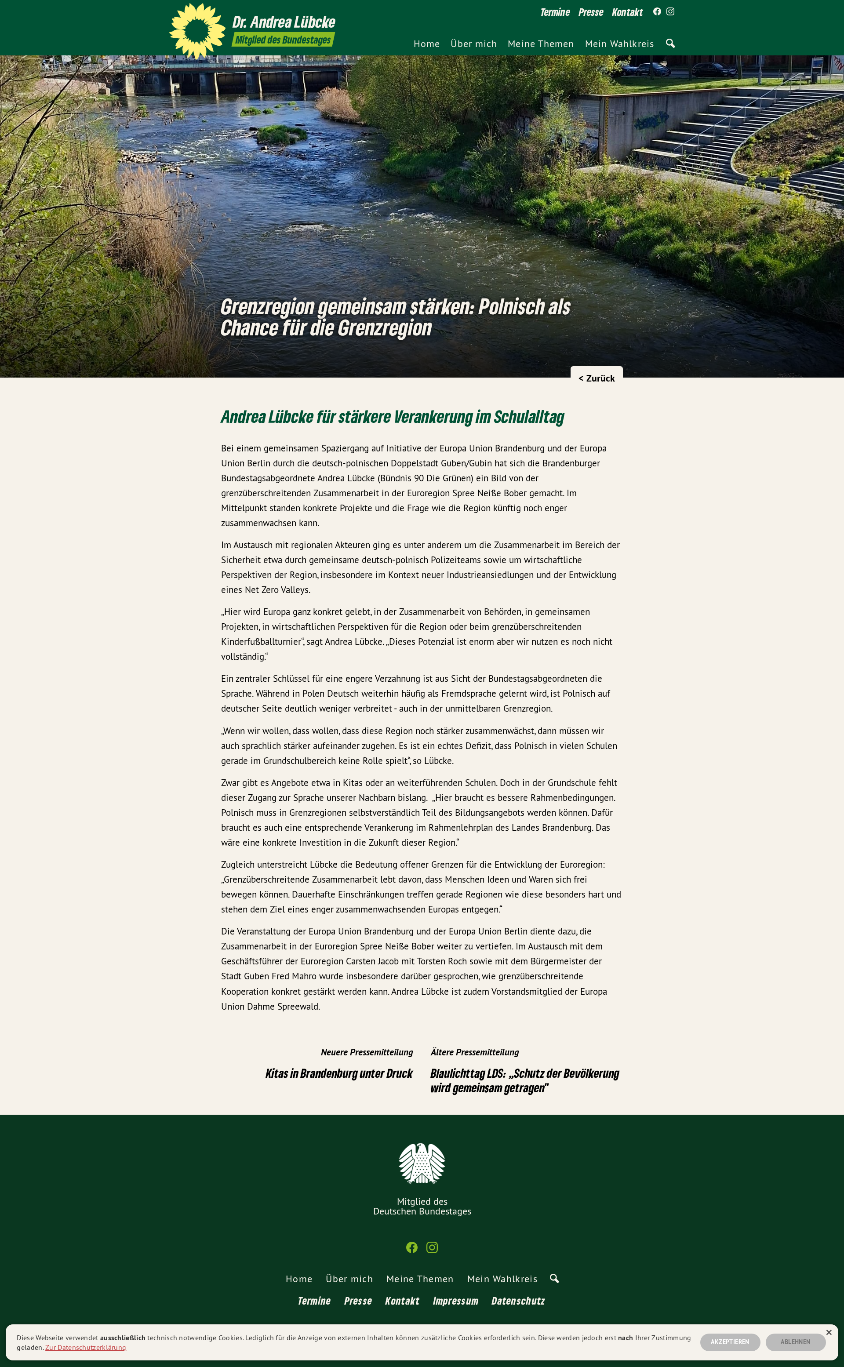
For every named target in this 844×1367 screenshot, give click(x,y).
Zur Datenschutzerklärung (85, 1347)
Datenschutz (519, 1300)
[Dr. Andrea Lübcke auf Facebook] (657, 11)
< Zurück (596, 378)
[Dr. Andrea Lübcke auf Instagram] (670, 11)
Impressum (456, 1300)
